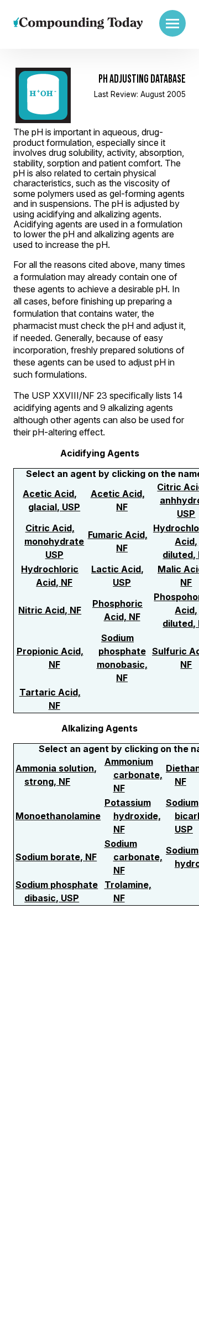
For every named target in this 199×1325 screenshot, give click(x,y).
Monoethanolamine (58, 815)
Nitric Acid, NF (49, 610)
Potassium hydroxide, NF (132, 816)
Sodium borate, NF (56, 856)
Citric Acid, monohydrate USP (54, 541)
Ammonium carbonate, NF (133, 775)
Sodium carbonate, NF (133, 857)
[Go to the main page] (78, 23)
